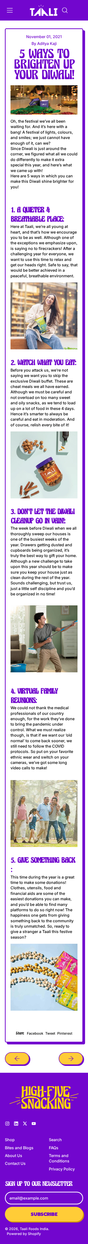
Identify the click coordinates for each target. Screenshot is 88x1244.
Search (55, 1139)
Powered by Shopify (24, 1234)
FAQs (53, 1147)
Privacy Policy (62, 1169)
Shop (10, 1139)
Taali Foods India (34, 1229)
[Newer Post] (71, 1058)
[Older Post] (17, 1058)
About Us (13, 1155)
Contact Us (15, 1163)
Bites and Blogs (19, 1147)
